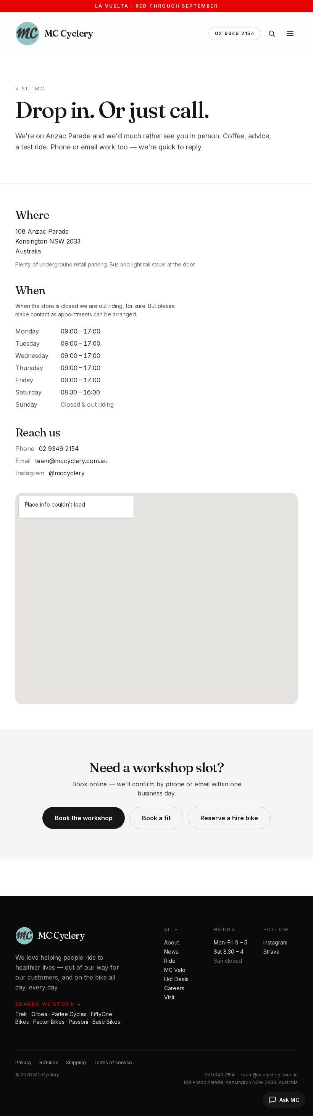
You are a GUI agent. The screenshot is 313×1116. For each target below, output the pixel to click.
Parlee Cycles (69, 1014)
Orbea (39, 1014)
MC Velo (175, 970)
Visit (169, 997)
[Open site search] (271, 33)
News (171, 951)
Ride (170, 960)
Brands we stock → (48, 1004)
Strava (271, 951)
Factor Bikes (49, 1021)
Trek (21, 1014)
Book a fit (156, 818)
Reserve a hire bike (229, 818)
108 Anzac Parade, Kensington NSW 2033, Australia (240, 1082)
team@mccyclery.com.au (71, 461)
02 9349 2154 (235, 33)
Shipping (76, 1062)
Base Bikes (106, 1021)
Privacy (23, 1062)
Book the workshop (84, 818)
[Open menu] (290, 33)
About (171, 942)
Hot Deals (176, 979)
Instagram (275, 942)
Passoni (78, 1021)
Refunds (48, 1062)
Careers (174, 988)
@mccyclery (67, 473)
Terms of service (113, 1062)
